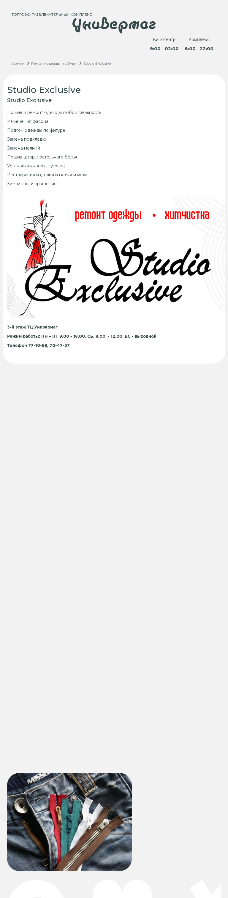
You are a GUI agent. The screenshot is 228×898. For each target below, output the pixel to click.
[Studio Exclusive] (114, 822)
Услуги (18, 63)
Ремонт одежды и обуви (54, 63)
